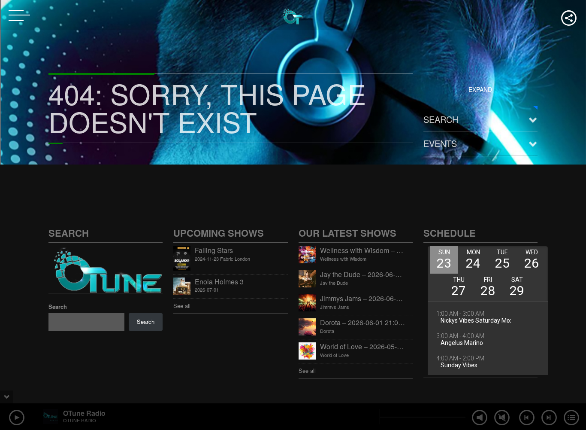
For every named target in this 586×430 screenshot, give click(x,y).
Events (440, 143)
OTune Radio (84, 413)
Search (440, 119)
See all (181, 306)
